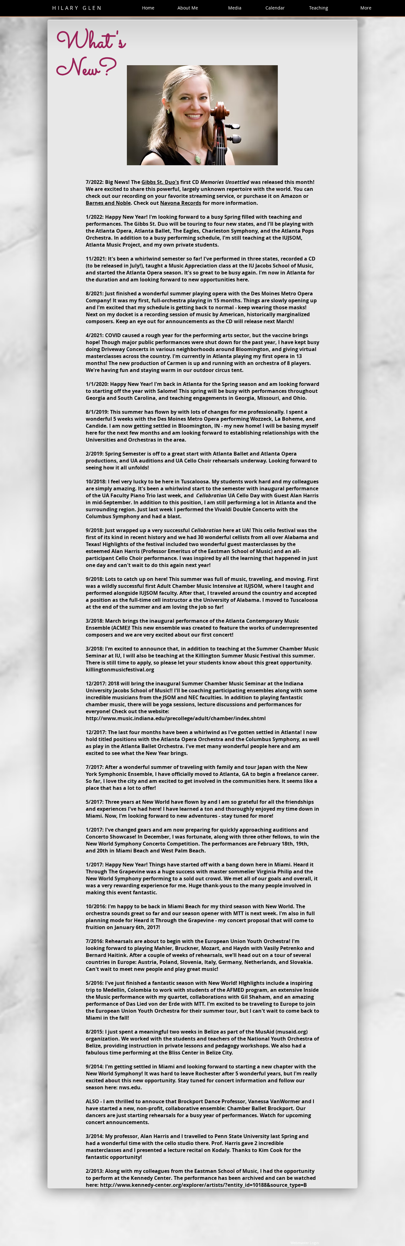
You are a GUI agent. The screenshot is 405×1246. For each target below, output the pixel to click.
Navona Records (180, 202)
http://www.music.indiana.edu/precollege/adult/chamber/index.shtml (176, 718)
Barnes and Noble (108, 202)
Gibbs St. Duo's (160, 182)
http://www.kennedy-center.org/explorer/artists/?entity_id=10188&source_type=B (203, 1184)
